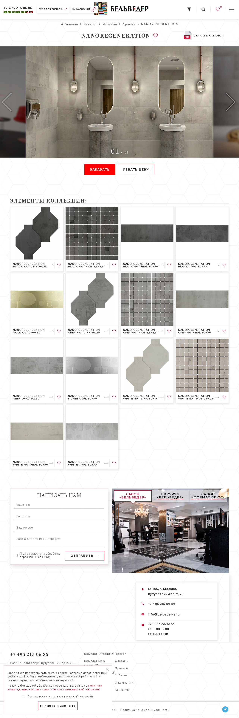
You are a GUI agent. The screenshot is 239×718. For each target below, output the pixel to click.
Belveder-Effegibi (97, 654)
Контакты (122, 689)
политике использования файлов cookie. (71, 689)
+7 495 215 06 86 (18, 7)
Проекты (121, 668)
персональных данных (34, 557)
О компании (124, 682)
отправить (82, 556)
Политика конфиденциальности (145, 710)
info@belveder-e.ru (164, 614)
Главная (120, 654)
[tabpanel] (119, 102)
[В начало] (121, 9)
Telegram (225, 709)
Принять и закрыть (58, 706)
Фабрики (122, 661)
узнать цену (136, 169)
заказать (100, 169)
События (121, 675)
